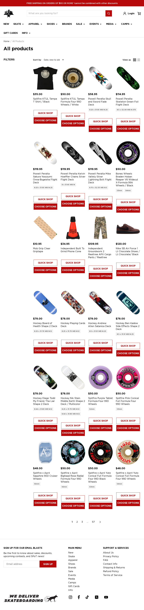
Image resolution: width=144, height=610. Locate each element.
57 (93, 522)
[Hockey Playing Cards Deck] (73, 302)
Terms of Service (112, 575)
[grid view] (135, 60)
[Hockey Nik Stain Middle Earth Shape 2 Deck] (73, 377)
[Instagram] (70, 597)
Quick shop (45, 113)
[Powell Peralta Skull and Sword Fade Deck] (100, 78)
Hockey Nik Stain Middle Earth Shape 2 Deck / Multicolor (73, 401)
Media (110, 24)
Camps (125, 24)
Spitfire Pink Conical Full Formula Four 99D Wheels (127, 401)
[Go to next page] (100, 522)
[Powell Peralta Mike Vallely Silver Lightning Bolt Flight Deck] (100, 153)
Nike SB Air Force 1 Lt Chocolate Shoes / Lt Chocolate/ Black (128, 251)
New (6, 24)
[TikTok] (87, 597)
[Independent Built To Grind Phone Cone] (73, 227)
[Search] (108, 13)
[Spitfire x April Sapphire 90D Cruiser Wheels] (45, 452)
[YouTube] (106, 597)
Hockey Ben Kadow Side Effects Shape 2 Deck (128, 326)
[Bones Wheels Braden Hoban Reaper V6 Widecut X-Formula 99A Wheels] (128, 153)
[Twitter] (97, 597)
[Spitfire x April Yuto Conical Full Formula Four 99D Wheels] (128, 452)
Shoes (51, 24)
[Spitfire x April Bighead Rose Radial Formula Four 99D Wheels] (73, 452)
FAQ (105, 560)
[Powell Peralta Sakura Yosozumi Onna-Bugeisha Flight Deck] (45, 153)
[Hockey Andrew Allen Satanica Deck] (100, 302)
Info (25, 33)
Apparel (34, 24)
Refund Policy (111, 571)
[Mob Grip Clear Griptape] (45, 227)
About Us (108, 552)
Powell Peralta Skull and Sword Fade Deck (99, 101)
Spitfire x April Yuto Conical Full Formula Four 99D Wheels (127, 476)
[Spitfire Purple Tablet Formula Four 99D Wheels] (100, 377)
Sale (79, 24)
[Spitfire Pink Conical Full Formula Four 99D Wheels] (128, 377)
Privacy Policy (111, 556)
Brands (67, 24)
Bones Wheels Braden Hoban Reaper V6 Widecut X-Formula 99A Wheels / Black (127, 179)
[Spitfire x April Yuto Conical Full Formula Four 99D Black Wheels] (100, 452)
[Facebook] (79, 597)
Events (94, 24)
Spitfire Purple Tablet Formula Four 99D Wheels (100, 401)
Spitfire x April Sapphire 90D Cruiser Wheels (45, 476)
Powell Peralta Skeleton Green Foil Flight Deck (127, 101)
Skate (17, 24)
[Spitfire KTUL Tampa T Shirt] (45, 78)
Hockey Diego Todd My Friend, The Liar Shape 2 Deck (44, 401)
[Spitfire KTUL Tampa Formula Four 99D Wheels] (73, 78)
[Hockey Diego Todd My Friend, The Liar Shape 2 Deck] (45, 377)
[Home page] (8, 13)
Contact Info (110, 564)
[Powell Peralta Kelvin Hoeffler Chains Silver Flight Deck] (73, 153)
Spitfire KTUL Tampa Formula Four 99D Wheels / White (73, 101)
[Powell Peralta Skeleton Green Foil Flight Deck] (128, 78)
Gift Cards (11, 33)
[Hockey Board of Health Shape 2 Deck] (45, 302)
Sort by (37, 60)
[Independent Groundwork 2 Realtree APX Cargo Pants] (100, 227)
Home (6, 41)
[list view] (138, 60)
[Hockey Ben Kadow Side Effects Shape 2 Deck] (128, 302)
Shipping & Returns (114, 567)
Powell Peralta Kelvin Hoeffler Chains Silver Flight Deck (73, 176)
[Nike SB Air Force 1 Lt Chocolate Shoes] (128, 227)
